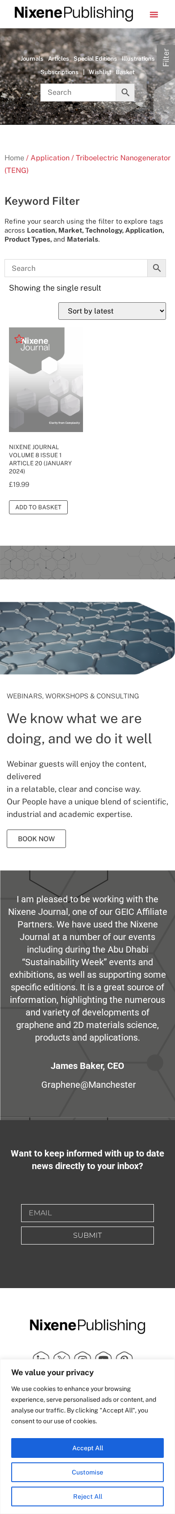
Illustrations (138, 58)
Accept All (87, 1448)
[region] (87, 1436)
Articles (58, 58)
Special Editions (95, 58)
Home (14, 158)
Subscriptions (59, 72)
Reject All (87, 1496)
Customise (87, 1472)
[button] (154, 14)
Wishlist (100, 72)
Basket (125, 72)
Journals (32, 58)
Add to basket (38, 507)
